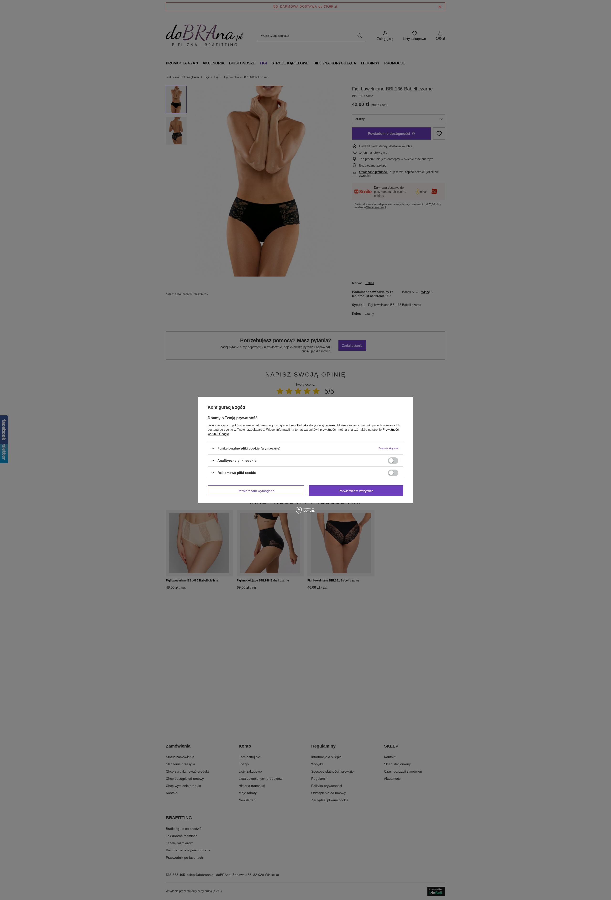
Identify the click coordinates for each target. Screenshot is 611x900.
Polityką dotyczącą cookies (316, 425)
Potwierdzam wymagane (255, 490)
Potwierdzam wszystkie (356, 490)
